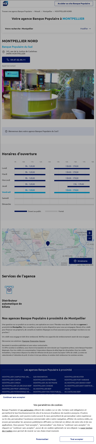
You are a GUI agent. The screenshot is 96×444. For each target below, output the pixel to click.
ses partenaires (27, 410)
